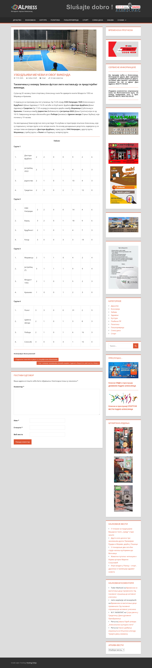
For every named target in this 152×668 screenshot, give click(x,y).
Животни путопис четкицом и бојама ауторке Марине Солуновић (122, 559)
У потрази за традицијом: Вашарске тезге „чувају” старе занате (121, 532)
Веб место (18, 434)
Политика (55, 20)
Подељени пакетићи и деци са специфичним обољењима (36, 359)
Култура (43, 20)
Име (16, 420)
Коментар (19, 386)
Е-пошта (18, 427)
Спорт (85, 20)
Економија (30, 20)
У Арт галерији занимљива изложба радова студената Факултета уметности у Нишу (68, 363)
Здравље (114, 315)
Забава (110, 20)
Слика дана (97, 20)
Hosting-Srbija (31, 663)
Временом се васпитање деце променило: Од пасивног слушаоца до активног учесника (122, 606)
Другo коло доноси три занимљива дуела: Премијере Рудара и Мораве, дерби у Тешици (123, 541)
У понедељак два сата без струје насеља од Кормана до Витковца (120, 550)
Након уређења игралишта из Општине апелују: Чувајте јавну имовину (122, 631)
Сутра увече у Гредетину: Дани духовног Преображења (123, 615)
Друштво (17, 20)
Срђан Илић (32, 78)
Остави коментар (57, 78)
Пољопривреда (71, 20)
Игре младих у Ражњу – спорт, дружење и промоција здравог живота (122, 568)
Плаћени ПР (116, 321)
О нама (121, 20)
